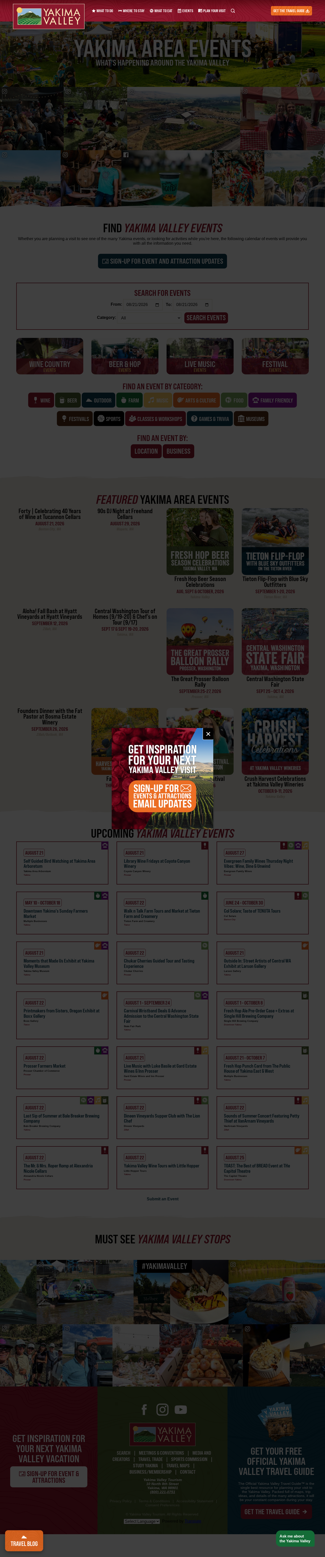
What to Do (104, 10)
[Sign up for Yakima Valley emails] (162, 778)
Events (187, 10)
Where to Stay (133, 10)
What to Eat (163, 10)
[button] (295, 1538)
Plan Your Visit (214, 10)
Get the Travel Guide (289, 10)
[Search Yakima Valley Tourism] (232, 10)
